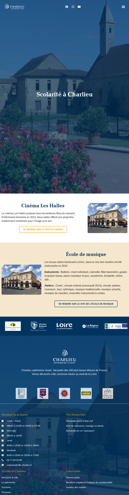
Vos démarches (75, 415)
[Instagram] (73, 6)
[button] (123, 6)
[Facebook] (67, 6)
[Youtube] (79, 6)
